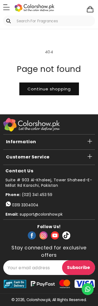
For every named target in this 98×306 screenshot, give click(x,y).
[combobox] (49, 21)
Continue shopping (49, 89)
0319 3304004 (25, 205)
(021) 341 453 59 (37, 194)
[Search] (9, 21)
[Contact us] (88, 289)
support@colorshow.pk (41, 214)
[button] (6, 7)
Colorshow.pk (38, 299)
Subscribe (78, 267)
